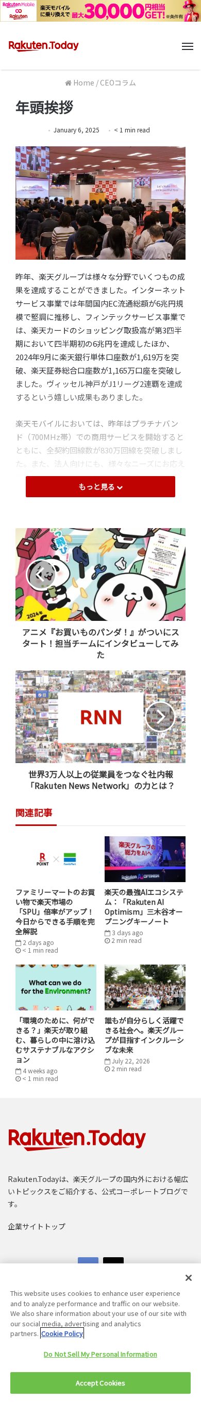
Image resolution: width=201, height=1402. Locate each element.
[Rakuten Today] (44, 46)
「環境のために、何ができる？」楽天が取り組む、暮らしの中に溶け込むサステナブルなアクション (55, 1040)
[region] (100, 1332)
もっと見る (97, 486)
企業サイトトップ (36, 1226)
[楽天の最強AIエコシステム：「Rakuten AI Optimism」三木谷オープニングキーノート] (145, 859)
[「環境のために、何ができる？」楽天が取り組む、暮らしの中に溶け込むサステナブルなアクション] (55, 987)
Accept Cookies (101, 1383)
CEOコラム (118, 82)
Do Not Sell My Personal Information (100, 1354)
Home (83, 82)
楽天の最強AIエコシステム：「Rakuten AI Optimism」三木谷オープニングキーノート (144, 906)
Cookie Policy (62, 1333)
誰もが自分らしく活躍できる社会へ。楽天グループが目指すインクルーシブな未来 (144, 1035)
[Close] (188, 1277)
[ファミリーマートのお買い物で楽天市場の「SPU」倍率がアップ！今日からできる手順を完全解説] (55, 859)
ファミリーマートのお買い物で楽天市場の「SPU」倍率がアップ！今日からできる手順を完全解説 (55, 911)
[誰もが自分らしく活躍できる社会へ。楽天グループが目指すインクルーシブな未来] (145, 987)
